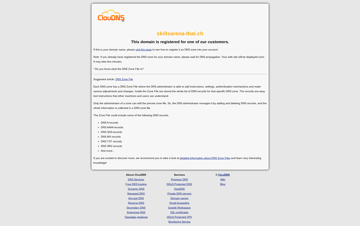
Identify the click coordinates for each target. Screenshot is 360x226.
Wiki (222, 179)
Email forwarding (179, 202)
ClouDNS (224, 174)
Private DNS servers (179, 193)
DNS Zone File (124, 79)
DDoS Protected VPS (179, 216)
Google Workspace (179, 207)
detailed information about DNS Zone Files (205, 158)
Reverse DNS (136, 202)
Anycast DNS (136, 198)
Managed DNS (136, 193)
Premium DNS (179, 179)
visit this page (144, 49)
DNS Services (136, 179)
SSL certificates (179, 212)
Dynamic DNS (136, 188)
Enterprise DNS (136, 212)
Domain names (179, 198)
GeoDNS (179, 188)
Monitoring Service (179, 221)
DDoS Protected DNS (179, 184)
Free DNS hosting (136, 184)
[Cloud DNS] (111, 16)
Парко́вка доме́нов (136, 216)
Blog (222, 184)
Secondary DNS (136, 207)
